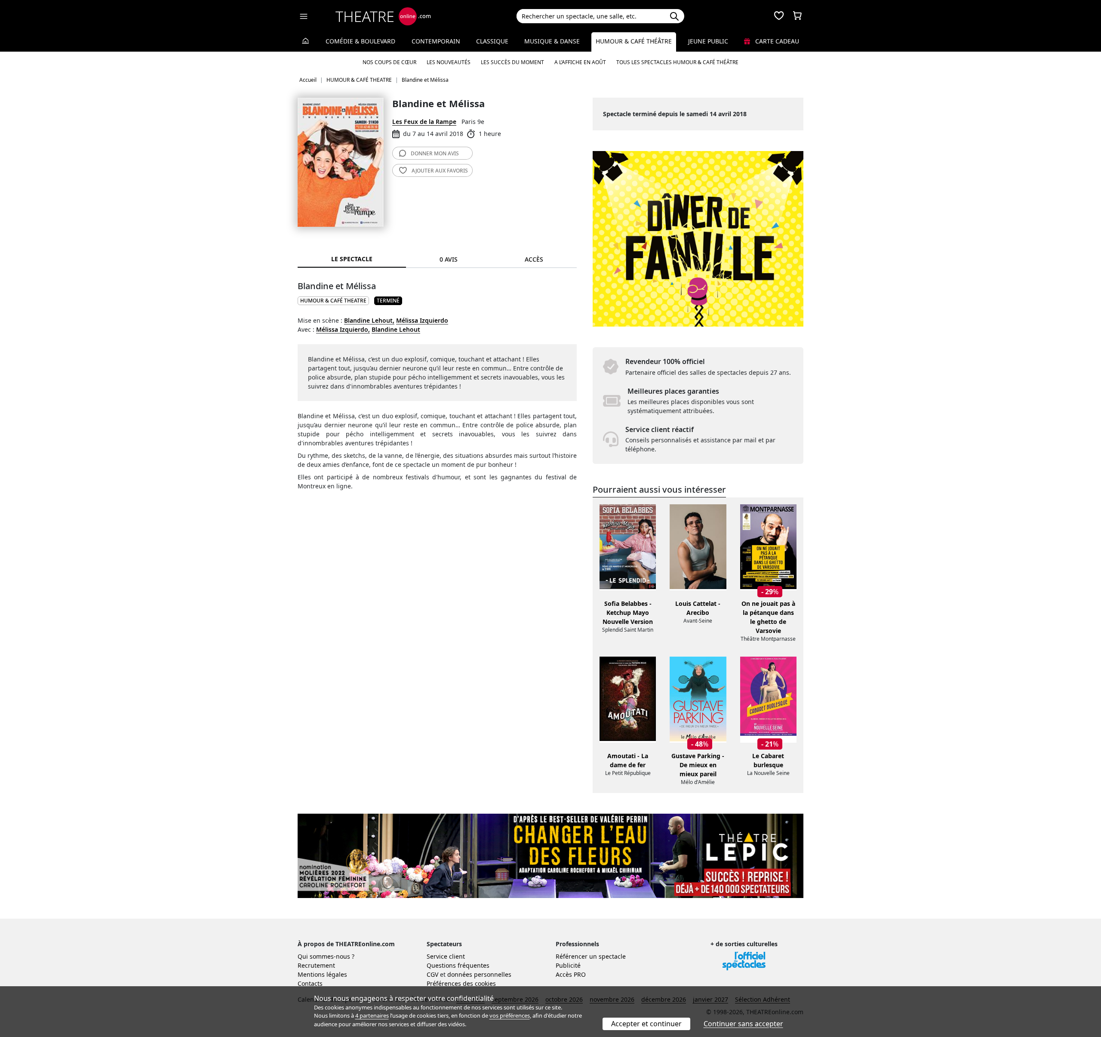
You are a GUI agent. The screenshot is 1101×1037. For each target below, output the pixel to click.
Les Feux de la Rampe (424, 121)
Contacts (310, 983)
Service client (446, 956)
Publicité (568, 965)
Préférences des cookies (461, 983)
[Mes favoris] (779, 16)
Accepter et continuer (646, 1023)
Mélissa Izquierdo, (343, 329)
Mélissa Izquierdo (422, 320)
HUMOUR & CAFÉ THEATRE (333, 300)
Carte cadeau (776, 41)
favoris (440, 170)
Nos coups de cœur (389, 62)
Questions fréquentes (458, 965)
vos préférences (509, 1015)
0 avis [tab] (449, 259)
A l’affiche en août (580, 62)
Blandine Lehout (396, 329)
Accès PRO (571, 974)
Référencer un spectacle (591, 956)
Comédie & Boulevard (360, 41)
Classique (492, 41)
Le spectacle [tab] (351, 259)
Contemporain (436, 41)
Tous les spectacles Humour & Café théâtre (677, 62)
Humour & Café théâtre (634, 41)
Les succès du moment (512, 62)
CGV (432, 974)
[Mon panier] (797, 16)
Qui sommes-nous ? (326, 956)
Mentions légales (322, 974)
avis (435, 153)
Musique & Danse (552, 41)
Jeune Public (708, 41)
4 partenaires (372, 1015)
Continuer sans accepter (743, 1023)
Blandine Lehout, (369, 320)
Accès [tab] (534, 259)
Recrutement (316, 965)
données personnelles (479, 974)
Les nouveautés (449, 62)
